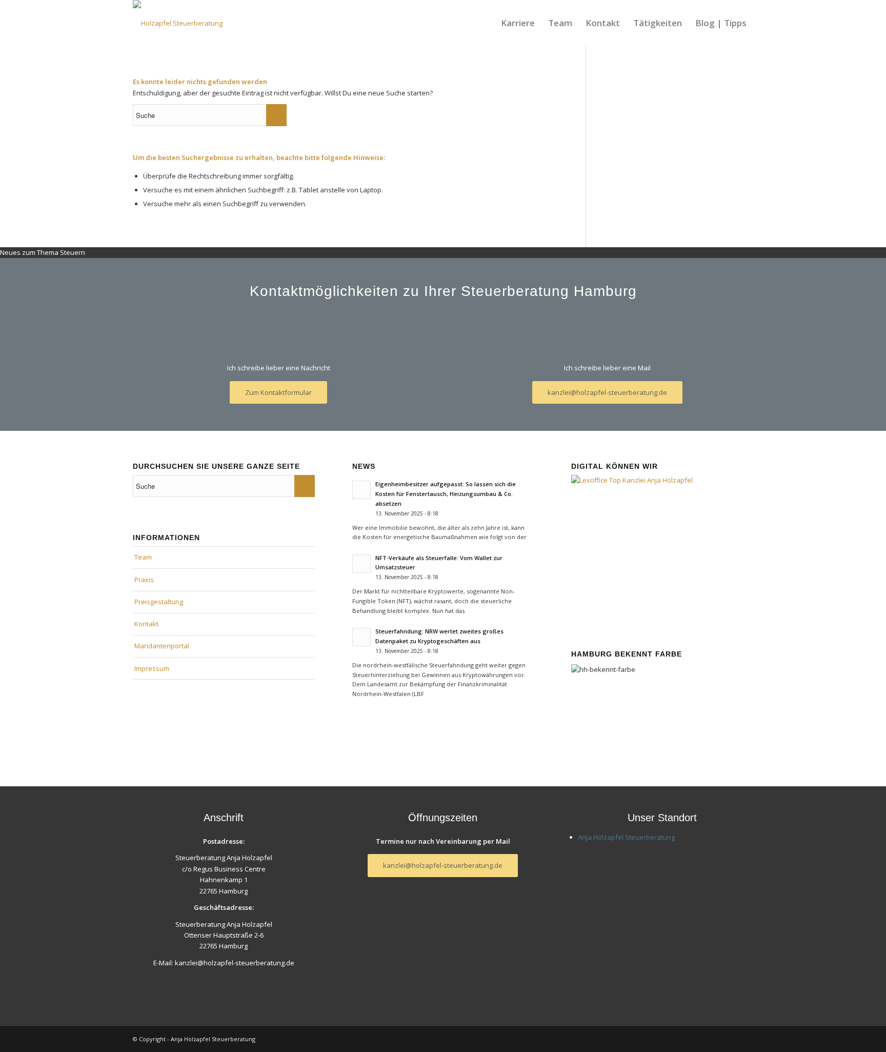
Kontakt (146, 623)
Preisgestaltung (158, 601)
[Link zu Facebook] (730, 1038)
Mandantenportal (161, 645)
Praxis (144, 579)
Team (143, 557)
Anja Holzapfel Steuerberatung (626, 837)
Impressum (151, 668)
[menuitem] (517, 23)
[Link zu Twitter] (745, 1038)
